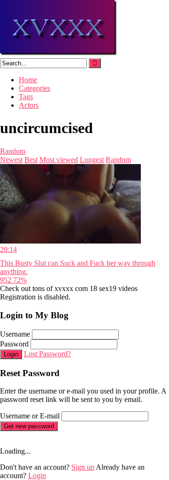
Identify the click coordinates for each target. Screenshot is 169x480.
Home (28, 80)
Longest (92, 160)
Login (11, 354)
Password (14, 344)
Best (31, 160)
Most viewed (58, 160)
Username (15, 334)
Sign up (82, 467)
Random (12, 151)
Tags (26, 97)
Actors (28, 105)
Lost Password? (47, 354)
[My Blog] (59, 54)
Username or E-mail (30, 416)
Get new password (29, 426)
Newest (11, 160)
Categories (34, 88)
